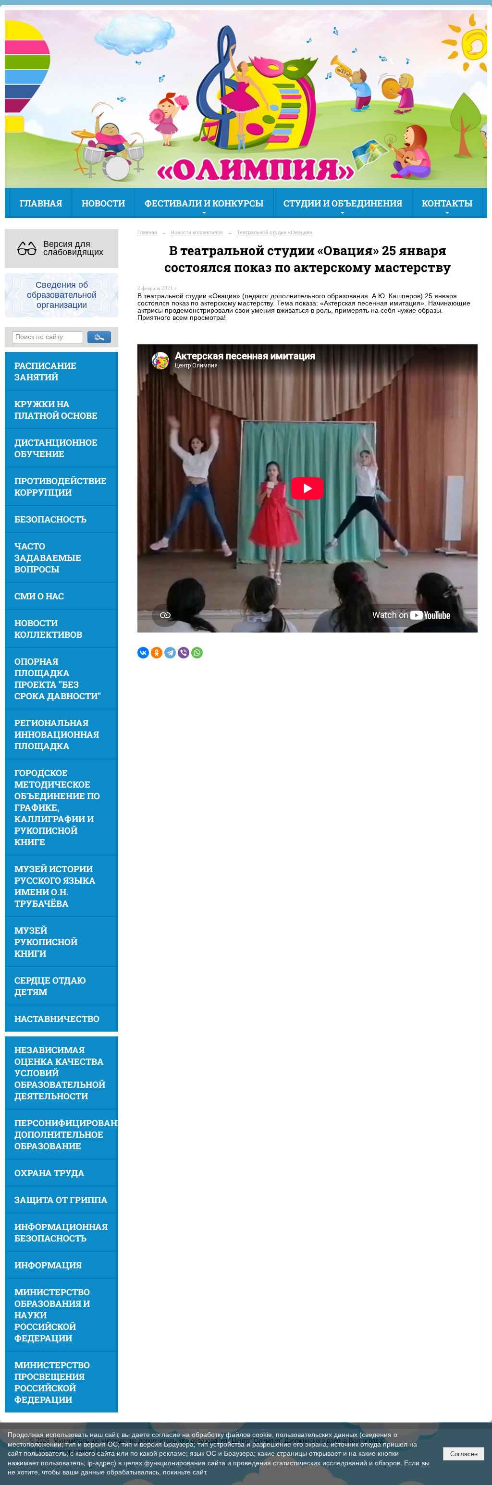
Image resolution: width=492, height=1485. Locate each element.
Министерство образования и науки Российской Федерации (52, 1315)
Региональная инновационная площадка (56, 734)
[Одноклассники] (156, 652)
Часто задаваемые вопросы (47, 557)
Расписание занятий (45, 371)
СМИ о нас (39, 596)
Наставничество (56, 1018)
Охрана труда (49, 1173)
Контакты (447, 203)
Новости (103, 203)
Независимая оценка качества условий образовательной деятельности (59, 1073)
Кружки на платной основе (56, 409)
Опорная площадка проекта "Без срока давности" (57, 679)
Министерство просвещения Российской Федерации (52, 1382)
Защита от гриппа (61, 1199)
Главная (41, 203)
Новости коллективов (48, 628)
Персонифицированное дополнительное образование (66, 1134)
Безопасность (50, 519)
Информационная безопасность (61, 1232)
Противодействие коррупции (60, 486)
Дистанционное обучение (56, 448)
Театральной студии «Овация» (274, 232)
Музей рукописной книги (45, 942)
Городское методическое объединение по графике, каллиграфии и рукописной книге (57, 807)
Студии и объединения (342, 203)
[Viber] (183, 652)
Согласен (464, 1454)
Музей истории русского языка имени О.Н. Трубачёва (55, 886)
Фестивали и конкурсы (204, 203)
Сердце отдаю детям (50, 986)
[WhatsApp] (197, 652)
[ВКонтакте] (143, 652)
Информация (48, 1265)
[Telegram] (170, 652)
